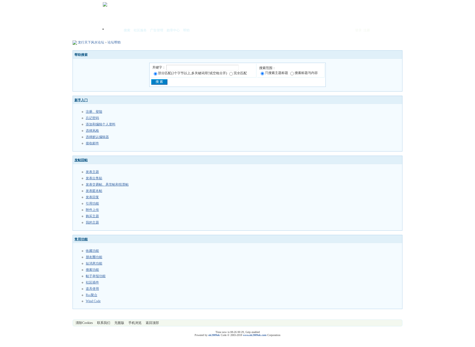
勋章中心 (173, 30)
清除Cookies (84, 323)
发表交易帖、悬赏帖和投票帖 (107, 184)
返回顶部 (152, 323)
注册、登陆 (94, 112)
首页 (114, 31)
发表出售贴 (94, 178)
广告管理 (156, 30)
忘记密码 (92, 118)
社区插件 (92, 282)
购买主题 (92, 216)
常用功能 (81, 239)
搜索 (127, 30)
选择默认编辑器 (97, 137)
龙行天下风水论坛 (91, 42)
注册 (366, 30)
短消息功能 (94, 263)
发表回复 (92, 197)
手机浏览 (135, 323)
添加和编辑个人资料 (100, 124)
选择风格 (92, 131)
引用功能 (92, 203)
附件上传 (92, 210)
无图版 (119, 323)
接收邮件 (92, 143)
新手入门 (81, 100)
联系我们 (103, 323)
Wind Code (93, 301)
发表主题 (92, 172)
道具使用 (92, 289)
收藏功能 (92, 251)
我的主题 (92, 222)
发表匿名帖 (94, 191)
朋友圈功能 (94, 257)
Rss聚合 (91, 295)
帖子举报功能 (96, 276)
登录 (358, 30)
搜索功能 (92, 270)
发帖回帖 (81, 160)
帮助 (186, 30)
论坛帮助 (114, 42)
